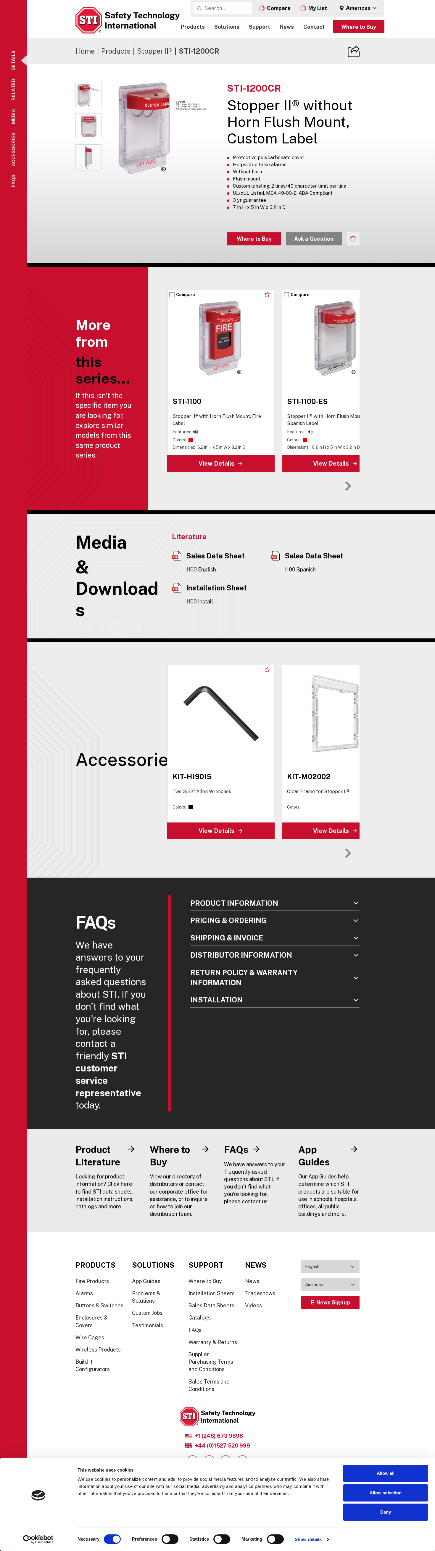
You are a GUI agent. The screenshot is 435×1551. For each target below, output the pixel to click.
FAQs (195, 1330)
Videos (253, 1305)
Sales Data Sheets (211, 1305)
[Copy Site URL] (354, 51)
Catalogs (199, 1317)
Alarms (84, 1293)
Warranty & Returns (212, 1342)
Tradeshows (260, 1293)
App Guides (146, 1281)
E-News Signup (330, 1302)
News (287, 27)
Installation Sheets (211, 1293)
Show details (308, 1539)
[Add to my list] (267, 294)
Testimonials (147, 1325)
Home (85, 51)
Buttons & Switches (99, 1305)
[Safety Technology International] (127, 20)
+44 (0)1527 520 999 (222, 1446)
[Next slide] (348, 486)
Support (259, 27)
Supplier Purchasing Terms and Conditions (210, 1361)
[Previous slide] (329, 486)
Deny (385, 1512)
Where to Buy (358, 27)
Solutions (226, 27)
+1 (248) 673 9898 (219, 1436)
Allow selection (386, 1492)
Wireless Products (98, 1349)
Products (193, 27)
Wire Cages (89, 1337)
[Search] (199, 8)
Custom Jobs (147, 1313)
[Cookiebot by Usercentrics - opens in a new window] (38, 1539)
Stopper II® (154, 51)
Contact (314, 27)
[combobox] (358, 8)
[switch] (170, 1539)
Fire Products (92, 1281)
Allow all (386, 1473)
